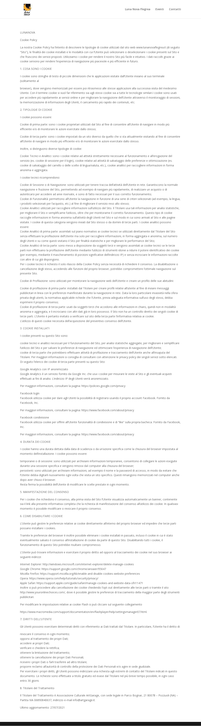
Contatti (175, 9)
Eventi (159, 9)
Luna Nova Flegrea (137, 9)
